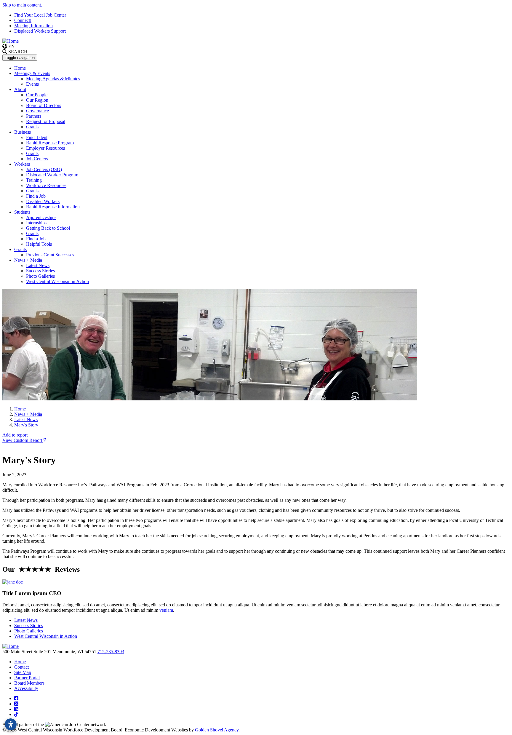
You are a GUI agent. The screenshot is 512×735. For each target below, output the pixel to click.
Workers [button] (22, 164)
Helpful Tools (39, 244)
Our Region (37, 100)
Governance (37, 110)
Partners (33, 116)
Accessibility (26, 688)
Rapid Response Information (53, 206)
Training (34, 180)
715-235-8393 (110, 651)
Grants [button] (20, 249)
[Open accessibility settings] (11, 724)
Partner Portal (27, 677)
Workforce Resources (46, 185)
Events (32, 84)
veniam (166, 610)
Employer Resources (45, 148)
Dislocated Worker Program (52, 174)
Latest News (37, 265)
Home (20, 68)
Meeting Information (33, 25)
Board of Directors (43, 105)
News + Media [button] (28, 260)
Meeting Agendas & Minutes (53, 78)
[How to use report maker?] (44, 440)
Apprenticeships (41, 217)
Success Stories (40, 270)
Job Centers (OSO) (44, 169)
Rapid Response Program (50, 142)
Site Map (22, 672)
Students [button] (22, 212)
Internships (36, 222)
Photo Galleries (40, 276)
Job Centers (37, 158)
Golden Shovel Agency (217, 729)
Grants (32, 126)
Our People (36, 94)
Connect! (22, 20)
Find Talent (36, 137)
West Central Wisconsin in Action (57, 281)
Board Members (29, 683)
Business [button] (22, 132)
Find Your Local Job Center (40, 14)
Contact (21, 667)
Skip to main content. (22, 4)
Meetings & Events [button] (32, 73)
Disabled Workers (43, 201)
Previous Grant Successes (50, 254)
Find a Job (36, 196)
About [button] (20, 89)
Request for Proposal (45, 121)
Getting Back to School (48, 228)
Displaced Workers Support (40, 30)
